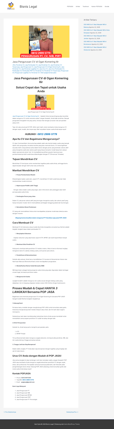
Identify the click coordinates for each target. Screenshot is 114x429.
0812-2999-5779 (47, 134)
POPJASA (70, 6)
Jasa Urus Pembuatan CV (56, 69)
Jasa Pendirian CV (44, 65)
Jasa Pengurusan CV (26, 67)
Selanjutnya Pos (72, 412)
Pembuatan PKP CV (28, 71)
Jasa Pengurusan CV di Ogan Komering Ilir (47, 67)
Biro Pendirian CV (18, 65)
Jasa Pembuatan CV (31, 65)
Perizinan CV (35, 73)
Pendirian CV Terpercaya (52, 71)
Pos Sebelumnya (10, 412)
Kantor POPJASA (97, 6)
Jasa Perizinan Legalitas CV (30, 69)
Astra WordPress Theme (72, 424)
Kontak (107, 6)
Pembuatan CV (17, 71)
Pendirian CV (39, 71)
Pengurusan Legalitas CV (23, 73)
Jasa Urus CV (43, 69)
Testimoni (86, 6)
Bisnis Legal (28, 6)
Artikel (78, 6)
